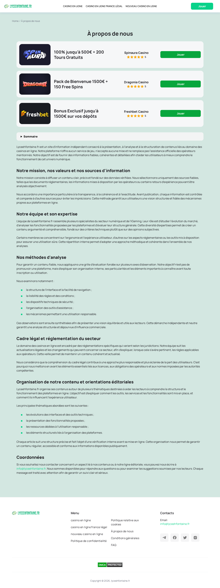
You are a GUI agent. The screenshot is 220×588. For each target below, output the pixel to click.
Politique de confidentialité (89, 541)
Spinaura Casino (136, 53)
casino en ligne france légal (89, 527)
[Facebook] (174, 537)
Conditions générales (125, 538)
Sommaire (31, 136)
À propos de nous (122, 531)
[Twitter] (185, 537)
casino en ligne (81, 520)
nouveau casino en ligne (87, 534)
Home (15, 21)
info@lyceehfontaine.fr (31, 468)
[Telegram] (164, 537)
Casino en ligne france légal (104, 6)
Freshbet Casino (136, 111)
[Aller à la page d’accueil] (18, 6)
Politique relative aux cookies (125, 522)
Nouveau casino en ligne (141, 6)
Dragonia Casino (136, 82)
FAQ (113, 545)
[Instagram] (195, 537)
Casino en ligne (72, 6)
